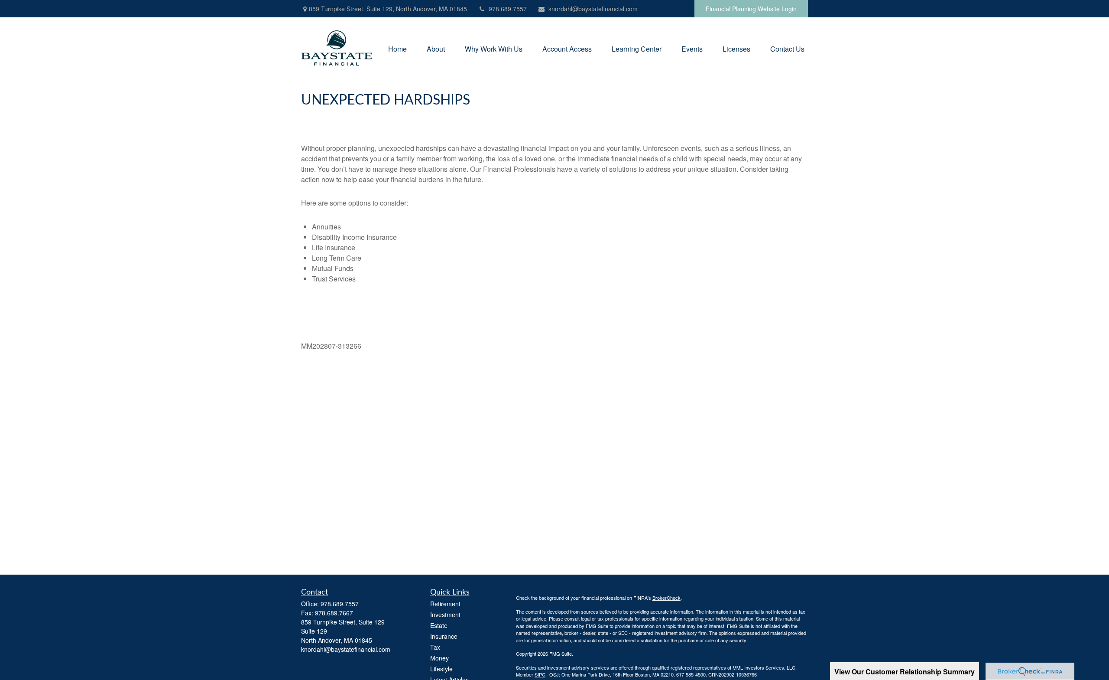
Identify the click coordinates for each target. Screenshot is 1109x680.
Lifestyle (441, 668)
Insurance (443, 636)
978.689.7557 (508, 8)
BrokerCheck (666, 597)
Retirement (445, 603)
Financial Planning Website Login (751, 8)
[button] (397, 48)
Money (439, 658)
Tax (435, 647)
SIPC (540, 674)
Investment (445, 614)
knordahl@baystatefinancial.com (593, 8)
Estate (438, 625)
